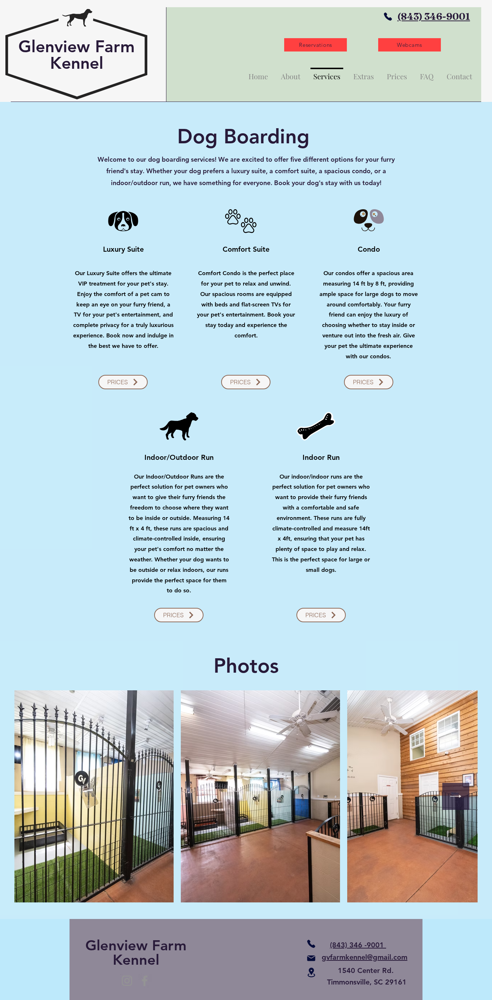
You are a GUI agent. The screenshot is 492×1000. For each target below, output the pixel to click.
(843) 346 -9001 (358, 945)
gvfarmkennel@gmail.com (364, 957)
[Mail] (311, 958)
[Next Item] (455, 796)
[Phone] (388, 16)
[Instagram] (127, 981)
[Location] (311, 972)
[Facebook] (145, 981)
